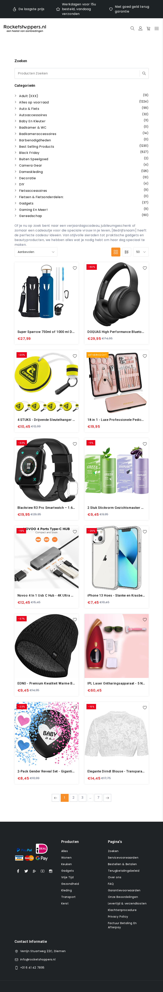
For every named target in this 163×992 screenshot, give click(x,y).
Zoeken (113, 851)
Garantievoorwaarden (124, 890)
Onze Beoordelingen (123, 897)
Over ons (114, 877)
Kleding (66, 890)
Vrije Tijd (67, 877)
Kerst (65, 903)
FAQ (111, 884)
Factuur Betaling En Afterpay (122, 925)
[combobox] (81, 73)
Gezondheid (70, 884)
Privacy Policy (118, 917)
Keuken (66, 864)
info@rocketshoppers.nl (38, 959)
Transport (68, 897)
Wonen (66, 858)
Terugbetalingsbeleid (124, 871)
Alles (64, 851)
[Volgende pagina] (107, 798)
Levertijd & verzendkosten (127, 903)
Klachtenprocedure (122, 910)
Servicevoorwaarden (123, 858)
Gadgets (67, 871)
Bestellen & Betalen (122, 864)
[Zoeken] (144, 73)
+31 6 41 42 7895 (32, 968)
